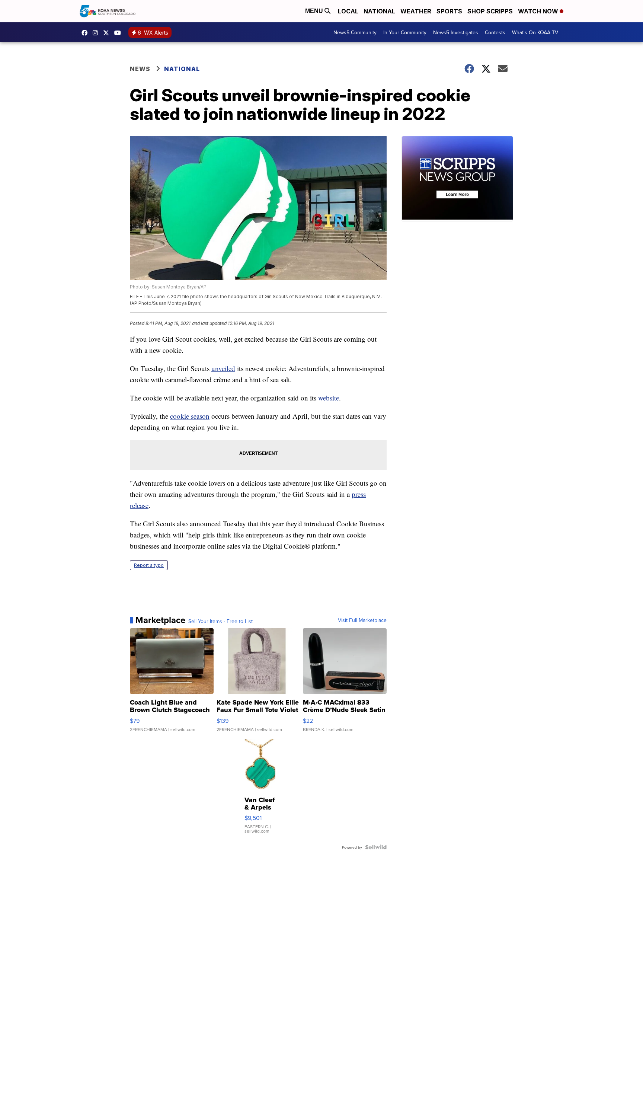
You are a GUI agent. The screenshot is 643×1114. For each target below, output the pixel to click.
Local (348, 11)
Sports (449, 11)
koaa (108, 33)
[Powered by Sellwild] (376, 847)
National (379, 11)
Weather (415, 11)
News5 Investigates (455, 32)
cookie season (189, 416)
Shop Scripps (490, 11)
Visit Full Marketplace (362, 620)
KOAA (86, 33)
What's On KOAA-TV (535, 32)
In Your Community (404, 32)
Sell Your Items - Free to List (220, 621)
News (140, 69)
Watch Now (539, 11)
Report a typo (149, 565)
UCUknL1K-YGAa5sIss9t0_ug (119, 33)
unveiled (223, 368)
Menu (314, 11)
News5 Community (355, 32)
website (328, 397)
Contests (495, 32)
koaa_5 (97, 33)
